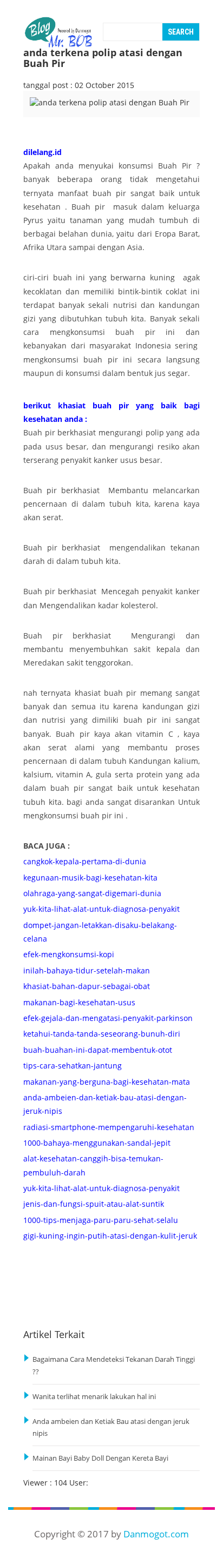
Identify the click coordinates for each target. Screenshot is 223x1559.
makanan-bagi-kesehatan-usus (79, 1002)
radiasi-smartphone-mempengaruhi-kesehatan (108, 1127)
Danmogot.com (156, 1534)
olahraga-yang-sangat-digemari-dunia (92, 893)
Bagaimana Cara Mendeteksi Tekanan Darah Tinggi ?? (113, 1365)
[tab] (49, 109)
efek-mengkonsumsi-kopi (68, 954)
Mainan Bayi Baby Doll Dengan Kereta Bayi (100, 1458)
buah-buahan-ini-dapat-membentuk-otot (97, 1050)
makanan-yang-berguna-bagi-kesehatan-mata (106, 1082)
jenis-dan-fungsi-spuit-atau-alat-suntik (93, 1204)
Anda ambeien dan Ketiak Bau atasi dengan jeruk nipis (110, 1428)
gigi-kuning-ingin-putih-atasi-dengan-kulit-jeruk (110, 1236)
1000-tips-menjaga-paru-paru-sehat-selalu (100, 1220)
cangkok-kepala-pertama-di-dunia (84, 861)
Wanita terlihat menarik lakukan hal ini (94, 1396)
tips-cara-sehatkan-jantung (72, 1065)
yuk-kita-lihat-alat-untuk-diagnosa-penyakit (101, 909)
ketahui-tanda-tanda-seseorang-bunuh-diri (101, 1034)
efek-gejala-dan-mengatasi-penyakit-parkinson (108, 1018)
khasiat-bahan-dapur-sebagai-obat (86, 986)
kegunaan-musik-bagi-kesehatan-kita (90, 877)
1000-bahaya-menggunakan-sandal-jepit (96, 1143)
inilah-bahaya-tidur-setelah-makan (86, 970)
